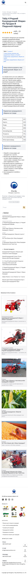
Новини (4, 227)
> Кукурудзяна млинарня (8, 532)
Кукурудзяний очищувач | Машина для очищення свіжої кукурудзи (12, 252)
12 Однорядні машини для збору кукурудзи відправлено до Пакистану (13, 243)
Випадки (9, 12)
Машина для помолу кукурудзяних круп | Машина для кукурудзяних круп (13, 280)
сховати (10, 51)
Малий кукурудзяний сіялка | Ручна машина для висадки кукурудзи (11, 257)
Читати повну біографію (14, 202)
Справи (4, 241)
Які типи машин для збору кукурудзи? (12, 238)
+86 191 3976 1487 (6, 544)
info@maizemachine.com (8, 550)
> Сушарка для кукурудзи (8, 527)
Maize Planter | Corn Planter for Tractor (13, 277)
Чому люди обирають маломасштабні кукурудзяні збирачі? (12, 229)
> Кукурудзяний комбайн (8, 530)
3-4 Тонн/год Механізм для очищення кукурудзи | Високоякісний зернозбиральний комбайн (12, 262)
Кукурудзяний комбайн (7, 215)
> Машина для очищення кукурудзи (10, 523)
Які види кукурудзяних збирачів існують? (13, 234)
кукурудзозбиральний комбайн (11, 85)
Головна (4, 12)
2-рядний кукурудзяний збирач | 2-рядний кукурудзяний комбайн (13, 223)
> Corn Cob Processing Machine (10, 525)
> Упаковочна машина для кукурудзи (10, 534)
